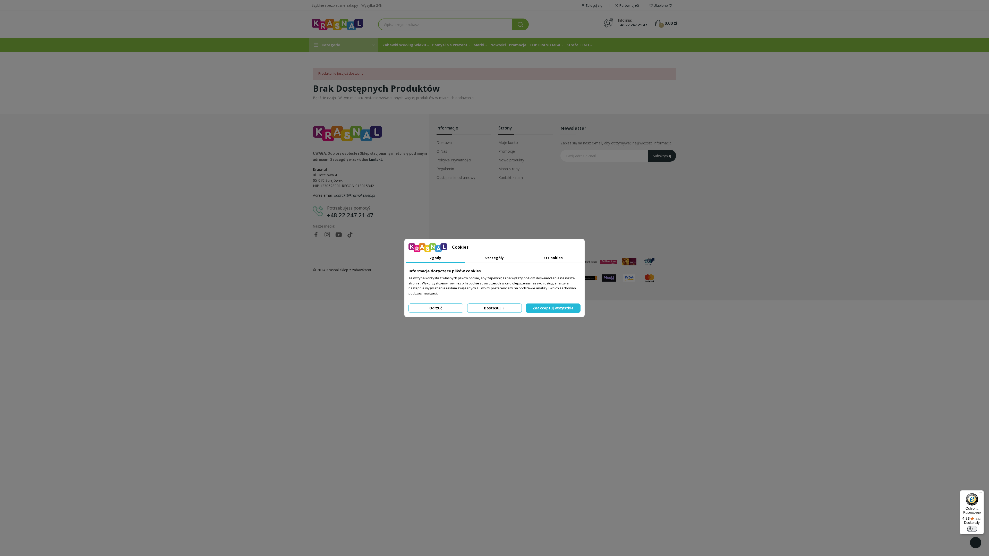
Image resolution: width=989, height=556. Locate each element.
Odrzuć (435, 308)
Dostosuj (492, 308)
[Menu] (981, 493)
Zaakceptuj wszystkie (553, 308)
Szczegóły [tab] (494, 257)
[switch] (972, 529)
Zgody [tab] (435, 257)
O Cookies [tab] (553, 257)
